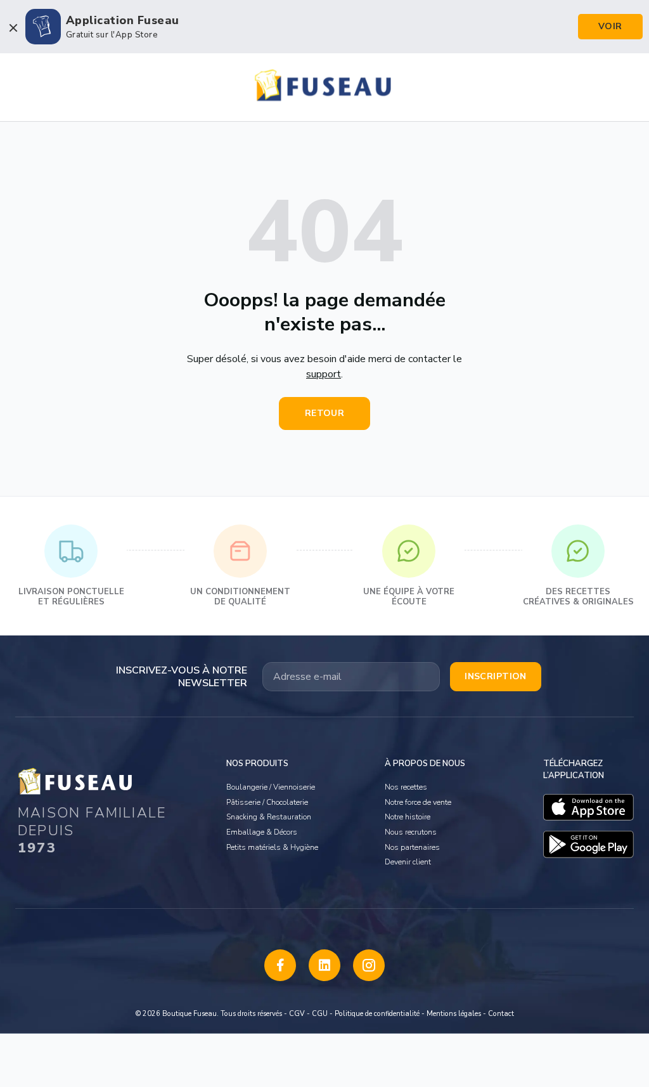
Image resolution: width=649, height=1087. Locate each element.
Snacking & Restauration (268, 817)
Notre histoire (407, 817)
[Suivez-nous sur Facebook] (280, 965)
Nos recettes (406, 787)
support (323, 374)
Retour (325, 413)
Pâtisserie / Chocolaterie (267, 802)
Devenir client (408, 862)
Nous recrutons (411, 832)
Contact (501, 1014)
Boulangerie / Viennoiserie (270, 787)
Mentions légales (454, 1014)
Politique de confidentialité (377, 1014)
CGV (297, 1014)
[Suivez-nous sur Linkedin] (324, 965)
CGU (320, 1014)
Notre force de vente (418, 802)
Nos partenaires (412, 847)
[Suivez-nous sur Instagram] (369, 965)
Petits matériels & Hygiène (272, 847)
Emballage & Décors (261, 832)
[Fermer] (13, 28)
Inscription (496, 676)
